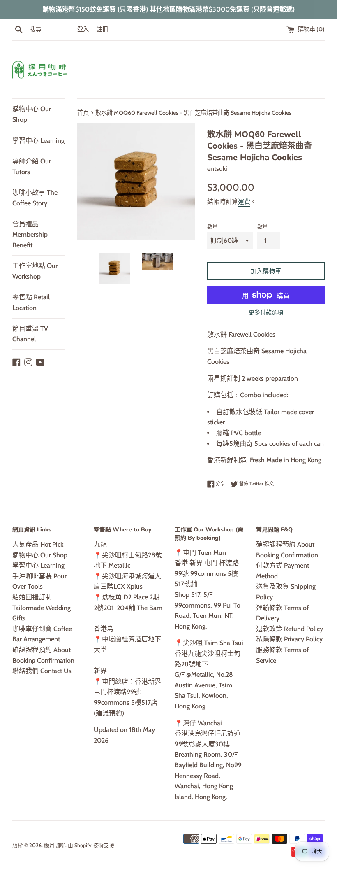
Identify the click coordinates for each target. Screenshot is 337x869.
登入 (83, 29)
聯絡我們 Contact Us (42, 671)
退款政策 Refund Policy (289, 629)
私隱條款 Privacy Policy (289, 639)
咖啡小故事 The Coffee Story (35, 198)
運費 (244, 201)
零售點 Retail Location (31, 302)
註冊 (102, 29)
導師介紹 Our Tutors (31, 166)
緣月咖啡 (54, 845)
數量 (212, 227)
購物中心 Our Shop (31, 114)
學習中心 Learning (38, 140)
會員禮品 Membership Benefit (30, 234)
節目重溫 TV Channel (30, 334)
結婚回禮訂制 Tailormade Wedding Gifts (41, 607)
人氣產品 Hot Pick (37, 544)
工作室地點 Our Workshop (35, 271)
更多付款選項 (266, 312)
